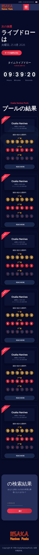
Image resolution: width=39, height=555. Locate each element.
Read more (20, 167)
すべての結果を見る (11, 53)
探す (20, 511)
